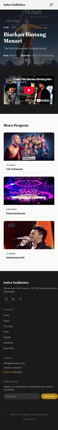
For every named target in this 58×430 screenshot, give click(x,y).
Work (6, 331)
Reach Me (9, 348)
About (6, 321)
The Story (8, 326)
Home (6, 315)
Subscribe (49, 396)
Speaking (8, 342)
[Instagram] (6, 299)
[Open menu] (51, 4)
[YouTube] (20, 299)
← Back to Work (11, 21)
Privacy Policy (29, 419)
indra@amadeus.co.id (14, 363)
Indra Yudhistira (14, 4)
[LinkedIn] (13, 299)
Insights (7, 337)
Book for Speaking (13, 372)
